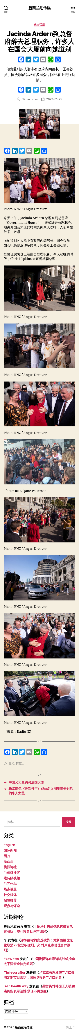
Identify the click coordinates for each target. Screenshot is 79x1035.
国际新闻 (10, 850)
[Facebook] (21, 60)
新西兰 (20, 763)
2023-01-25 (54, 99)
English (9, 845)
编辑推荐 (10, 900)
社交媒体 (10, 895)
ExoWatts (11, 959)
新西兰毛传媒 (39, 8)
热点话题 (39, 24)
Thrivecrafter (15, 972)
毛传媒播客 (12, 872)
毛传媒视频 (12, 878)
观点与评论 (12, 906)
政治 (11, 763)
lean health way (16, 986)
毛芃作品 (10, 884)
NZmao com (30, 99)
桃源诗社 (10, 867)
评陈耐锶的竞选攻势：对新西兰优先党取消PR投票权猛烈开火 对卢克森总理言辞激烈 (38, 945)
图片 (7, 856)
